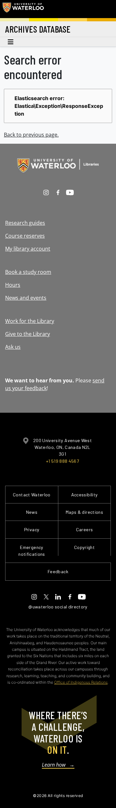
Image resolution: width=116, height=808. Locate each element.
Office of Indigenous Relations (81, 682)
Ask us (13, 346)
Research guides (25, 222)
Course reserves (25, 235)
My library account (27, 248)
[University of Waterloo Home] (23, 9)
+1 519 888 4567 (62, 461)
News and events (25, 297)
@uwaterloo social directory (58, 606)
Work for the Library (29, 321)
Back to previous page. (31, 134)
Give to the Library (27, 333)
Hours (12, 284)
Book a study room (28, 271)
